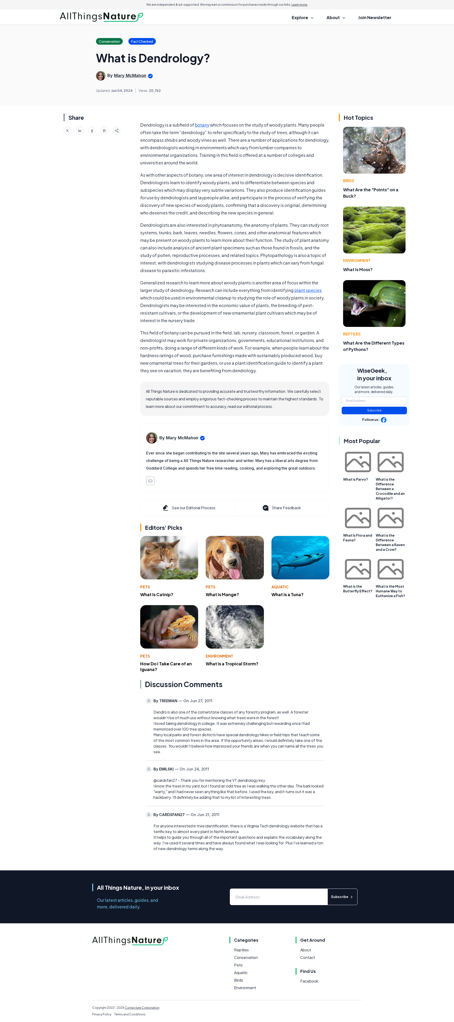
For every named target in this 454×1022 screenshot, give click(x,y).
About (305, 949)
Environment (219, 656)
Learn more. (300, 4)
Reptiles (352, 333)
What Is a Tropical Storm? (232, 663)
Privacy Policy (101, 1014)
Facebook (309, 981)
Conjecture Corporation (142, 1007)
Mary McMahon (130, 75)
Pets (145, 586)
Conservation (246, 957)
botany (202, 125)
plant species (308, 290)
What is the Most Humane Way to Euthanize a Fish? (390, 591)
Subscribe (374, 410)
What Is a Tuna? (287, 594)
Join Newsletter (374, 17)
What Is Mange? (222, 594)
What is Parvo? (355, 479)
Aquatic (280, 586)
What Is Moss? (358, 269)
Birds (348, 180)
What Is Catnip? (156, 594)
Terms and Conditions (129, 1014)
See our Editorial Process (193, 507)
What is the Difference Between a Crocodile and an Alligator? (390, 488)
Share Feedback (286, 507)
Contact (307, 957)
